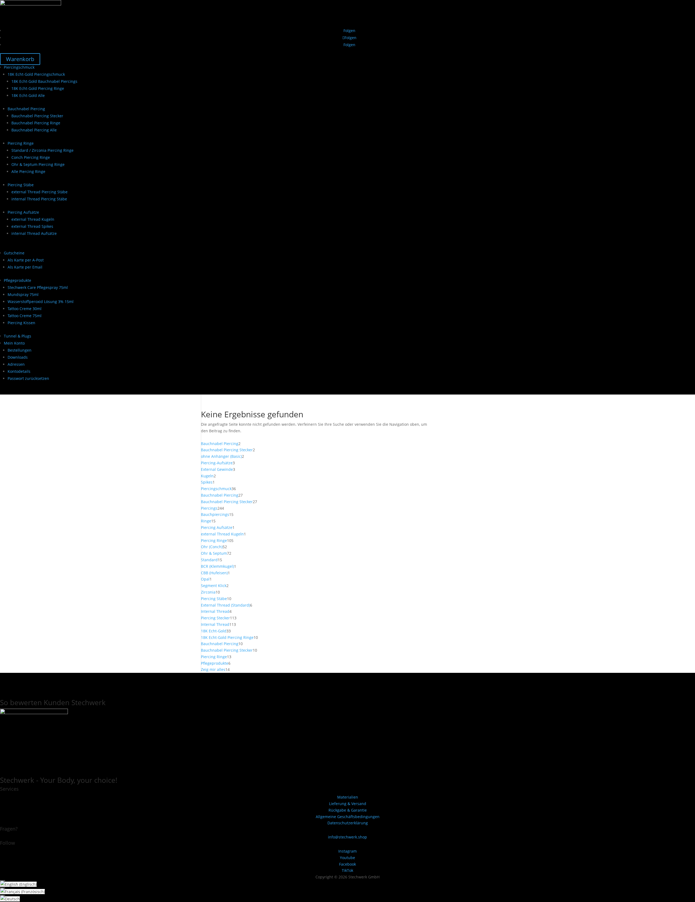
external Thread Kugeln (32, 219)
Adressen (16, 364)
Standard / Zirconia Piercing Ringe (42, 150)
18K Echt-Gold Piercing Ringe (37, 88)
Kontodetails (19, 371)
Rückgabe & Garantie (347, 810)
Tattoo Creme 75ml (25, 315)
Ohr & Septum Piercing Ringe (38, 164)
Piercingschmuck (19, 67)
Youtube (347, 857)
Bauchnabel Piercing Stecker (37, 115)
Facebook (347, 864)
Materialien (347, 797)
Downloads (18, 357)
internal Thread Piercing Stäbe (39, 198)
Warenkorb (20, 59)
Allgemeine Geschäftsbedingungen (348, 816)
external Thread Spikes (32, 226)
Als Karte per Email (25, 267)
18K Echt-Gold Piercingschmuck (36, 74)
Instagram (347, 851)
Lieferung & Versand (347, 803)
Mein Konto (14, 343)
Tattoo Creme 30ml (25, 308)
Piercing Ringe (21, 143)
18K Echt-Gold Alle (28, 95)
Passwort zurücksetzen (28, 378)
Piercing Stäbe (21, 184)
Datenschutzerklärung (347, 822)
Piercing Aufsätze (23, 212)
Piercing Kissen (21, 322)
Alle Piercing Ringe (28, 171)
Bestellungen (19, 350)
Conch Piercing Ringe (30, 157)
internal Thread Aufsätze (34, 233)
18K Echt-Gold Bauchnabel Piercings (44, 81)
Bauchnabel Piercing (26, 108)
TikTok (347, 870)
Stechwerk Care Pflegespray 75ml (38, 287)
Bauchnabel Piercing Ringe (35, 122)
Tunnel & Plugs (17, 336)
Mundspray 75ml (23, 294)
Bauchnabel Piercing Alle (34, 130)
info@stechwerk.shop (347, 837)
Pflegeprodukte (17, 280)
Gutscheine (14, 253)
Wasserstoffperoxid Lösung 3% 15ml (41, 301)
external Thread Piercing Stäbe (39, 191)
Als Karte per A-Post (26, 260)
